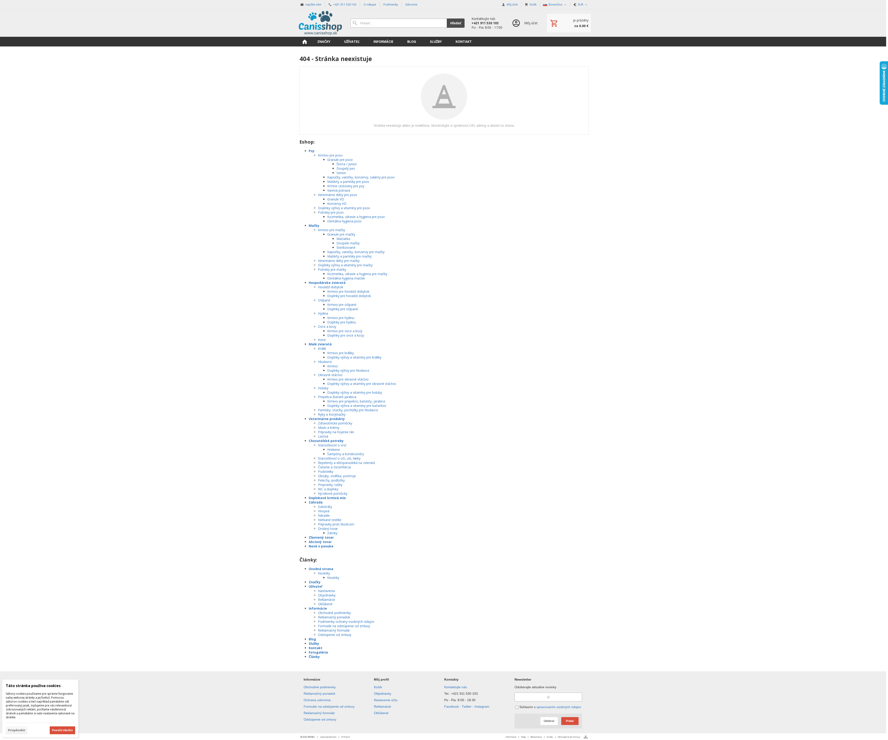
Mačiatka (343, 238)
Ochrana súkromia (317, 700)
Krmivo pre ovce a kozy (344, 331)
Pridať (570, 721)
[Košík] (569, 23)
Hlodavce (325, 361)
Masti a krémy (328, 427)
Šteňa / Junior (346, 164)
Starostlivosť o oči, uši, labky (339, 458)
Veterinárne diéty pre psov (337, 195)
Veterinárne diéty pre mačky (339, 260)
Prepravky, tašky (330, 484)
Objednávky (327, 595)
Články (314, 656)
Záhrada (316, 502)
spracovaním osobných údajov (558, 707)
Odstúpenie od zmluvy (334, 635)
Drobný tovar (328, 528)
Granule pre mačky (341, 234)
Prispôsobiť (16, 730)
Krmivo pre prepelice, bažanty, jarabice (356, 401)
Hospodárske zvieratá (327, 282)
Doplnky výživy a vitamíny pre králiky (354, 357)
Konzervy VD (336, 203)
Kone (322, 340)
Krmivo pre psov (330, 155)
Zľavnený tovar (321, 537)
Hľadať (455, 23)
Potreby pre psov (331, 212)
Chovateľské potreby (326, 441)
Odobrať (549, 721)
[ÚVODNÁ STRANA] (304, 41)
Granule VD (335, 199)
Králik (322, 348)
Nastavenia (326, 591)
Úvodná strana (321, 569)
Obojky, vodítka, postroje (337, 476)
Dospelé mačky (348, 243)
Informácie (318, 608)
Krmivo (332, 366)
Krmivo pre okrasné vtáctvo (348, 379)
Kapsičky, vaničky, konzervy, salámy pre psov (361, 177)
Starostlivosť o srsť (332, 445)
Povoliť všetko (62, 730)
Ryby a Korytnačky (331, 414)
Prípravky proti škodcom (336, 524)
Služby (314, 643)
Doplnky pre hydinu (341, 322)
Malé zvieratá (320, 344)
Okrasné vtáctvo (330, 375)
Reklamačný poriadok (334, 617)
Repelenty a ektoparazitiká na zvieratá (346, 463)
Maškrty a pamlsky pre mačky (349, 256)
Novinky (324, 573)
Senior (341, 173)
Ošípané (324, 300)
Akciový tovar (320, 542)
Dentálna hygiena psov (344, 221)
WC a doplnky (328, 489)
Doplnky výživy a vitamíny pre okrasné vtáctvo (361, 383)
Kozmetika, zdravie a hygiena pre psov (356, 217)
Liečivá (323, 436)
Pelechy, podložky (331, 480)
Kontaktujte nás (455, 687)
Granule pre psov (340, 159)
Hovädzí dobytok (330, 287)
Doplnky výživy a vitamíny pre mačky (345, 265)
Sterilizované (345, 247)
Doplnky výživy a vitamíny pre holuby (354, 392)
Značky (315, 582)
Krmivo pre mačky (331, 230)
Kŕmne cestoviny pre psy (345, 186)
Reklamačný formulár (334, 630)
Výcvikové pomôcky (332, 493)
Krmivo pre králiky (340, 353)
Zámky (332, 533)
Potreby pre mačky (332, 269)
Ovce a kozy (327, 326)
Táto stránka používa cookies (33, 685)
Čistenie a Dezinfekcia (334, 467)
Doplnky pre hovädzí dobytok (349, 296)
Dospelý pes (345, 168)
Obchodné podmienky (334, 613)
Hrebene (333, 449)
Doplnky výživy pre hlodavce (348, 370)
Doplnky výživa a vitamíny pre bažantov (356, 405)
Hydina (323, 313)
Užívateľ (315, 586)
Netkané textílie (329, 520)
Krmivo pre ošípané (341, 304)
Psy (311, 151)
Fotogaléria (318, 652)
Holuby (323, 388)
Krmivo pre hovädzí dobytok (348, 291)
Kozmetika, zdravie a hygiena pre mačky (357, 274)
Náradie (324, 515)
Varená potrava (338, 190)
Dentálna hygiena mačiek (346, 278)
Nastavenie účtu (386, 700)
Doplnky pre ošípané (342, 309)
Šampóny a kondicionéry (345, 454)
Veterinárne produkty (327, 419)
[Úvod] (320, 23)
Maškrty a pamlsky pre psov (348, 181)
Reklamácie (326, 599)
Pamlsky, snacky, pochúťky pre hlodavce (348, 410)
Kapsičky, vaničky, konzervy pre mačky (356, 252)
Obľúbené (325, 604)
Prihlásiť (345, 736)
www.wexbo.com (328, 736)
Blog (312, 639)
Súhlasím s (549, 707)
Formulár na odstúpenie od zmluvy (344, 626)
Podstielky (325, 471)
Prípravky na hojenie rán (336, 432)
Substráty (325, 506)
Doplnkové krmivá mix (327, 498)
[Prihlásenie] (524, 23)
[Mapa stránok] (586, 737)
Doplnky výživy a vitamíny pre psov (344, 208)
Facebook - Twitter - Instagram (466, 706)
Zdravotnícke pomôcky (335, 423)
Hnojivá (323, 511)
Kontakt (315, 648)
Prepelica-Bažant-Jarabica (337, 397)
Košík (378, 687)
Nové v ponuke (321, 546)
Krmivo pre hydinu (340, 318)
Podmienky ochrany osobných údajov (346, 621)
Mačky (314, 225)
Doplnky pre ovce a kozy (345, 335)
